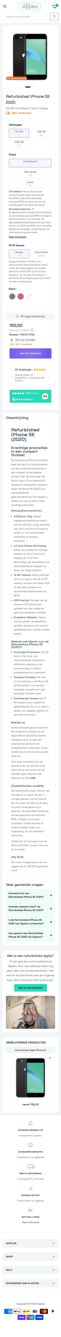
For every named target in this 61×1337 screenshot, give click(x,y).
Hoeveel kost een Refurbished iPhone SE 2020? (26, 895)
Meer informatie (17, 237)
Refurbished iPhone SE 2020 (28, 99)
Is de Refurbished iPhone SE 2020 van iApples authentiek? (26, 921)
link (33, 777)
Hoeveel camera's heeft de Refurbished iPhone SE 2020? (26, 908)
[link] (50, 1058)
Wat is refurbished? (30, 987)
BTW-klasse (16, 245)
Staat (12, 154)
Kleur (12, 288)
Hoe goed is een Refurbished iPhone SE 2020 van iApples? (25, 935)
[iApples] (29, 6)
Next (51, 1078)
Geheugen (15, 124)
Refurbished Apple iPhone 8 (30, 1050)
